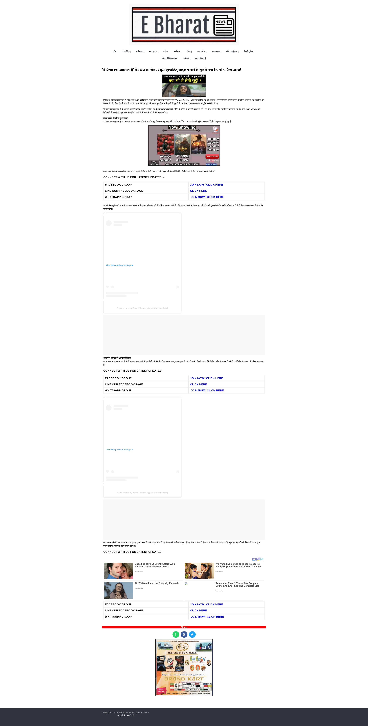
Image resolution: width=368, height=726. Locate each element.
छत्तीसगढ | (140, 51)
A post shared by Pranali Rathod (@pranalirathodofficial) (142, 308)
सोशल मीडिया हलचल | (170, 58)
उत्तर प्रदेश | (202, 51)
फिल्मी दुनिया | (249, 51)
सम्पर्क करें (130, 715)
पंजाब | (189, 51)
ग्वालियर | (178, 51)
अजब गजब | (216, 51)
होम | (116, 51)
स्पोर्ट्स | (187, 58)
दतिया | (166, 51)
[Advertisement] (184, 335)
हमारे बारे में (121, 715)
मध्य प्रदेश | (154, 51)
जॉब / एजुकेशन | (232, 51)
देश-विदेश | (127, 51)
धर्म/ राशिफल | (200, 58)
